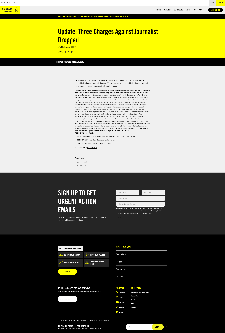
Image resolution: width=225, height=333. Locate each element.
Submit (118, 217)
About (201, 10)
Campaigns (167, 10)
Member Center (6, 3)
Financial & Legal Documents (140, 292)
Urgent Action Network (69, 16)
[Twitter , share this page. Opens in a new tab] (68, 52)
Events (133, 300)
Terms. (150, 213)
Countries (120, 269)
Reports (119, 276)
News (194, 10)
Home (59, 16)
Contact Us (134, 296)
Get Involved (178, 10)
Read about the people (96, 140)
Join (212, 2)
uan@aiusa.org (92, 147)
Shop (16, 3)
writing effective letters (95, 144)
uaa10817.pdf (82, 162)
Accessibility (84, 320)
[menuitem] (6, 3)
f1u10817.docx (82, 166)
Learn (188, 10)
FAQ (132, 303)
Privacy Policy (93, 320)
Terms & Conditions (104, 320)
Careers (133, 307)
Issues (158, 10)
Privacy (143, 213)
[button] (23, 2)
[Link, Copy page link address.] (72, 52)
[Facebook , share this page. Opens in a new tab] (65, 52)
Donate (221, 2)
